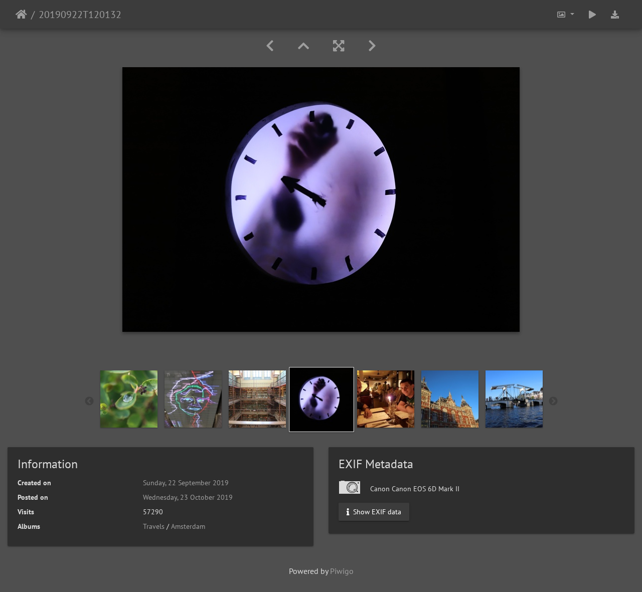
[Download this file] (614, 14)
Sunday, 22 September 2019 (186, 482)
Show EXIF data (376, 511)
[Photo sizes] (565, 14)
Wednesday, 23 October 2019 (188, 497)
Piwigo (342, 571)
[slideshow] (592, 14)
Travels (154, 526)
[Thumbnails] (303, 46)
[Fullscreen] (338, 46)
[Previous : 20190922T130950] (270, 46)
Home (21, 14)
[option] (129, 399)
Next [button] (553, 402)
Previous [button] (89, 402)
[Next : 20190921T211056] (372, 46)
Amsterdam (188, 526)
